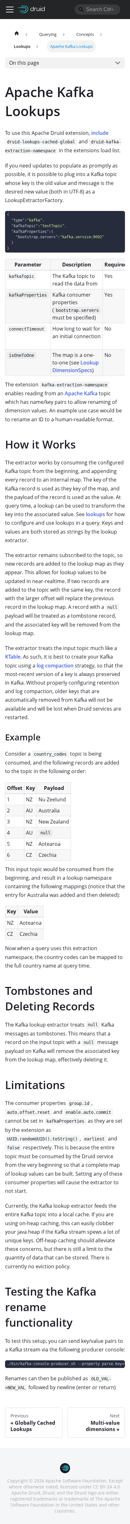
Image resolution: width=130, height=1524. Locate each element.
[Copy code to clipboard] (117, 218)
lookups (95, 514)
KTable (13, 656)
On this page (24, 62)
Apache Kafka (81, 393)
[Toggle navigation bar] (10, 9)
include (100, 132)
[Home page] (17, 34)
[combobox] (97, 9)
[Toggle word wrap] (105, 1368)
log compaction (55, 665)
